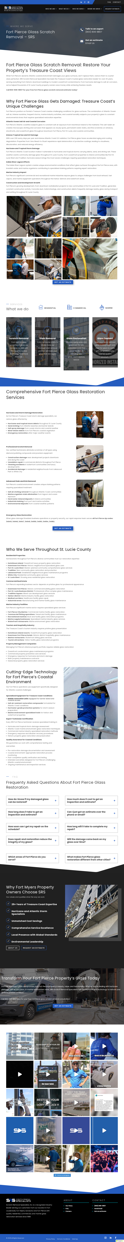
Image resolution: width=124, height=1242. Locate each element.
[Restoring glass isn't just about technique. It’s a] (19, 1102)
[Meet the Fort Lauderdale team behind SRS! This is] (76, 1102)
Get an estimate (100, 1211)
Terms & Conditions (63, 1239)
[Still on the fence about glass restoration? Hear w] (48, 1130)
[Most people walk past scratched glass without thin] (76, 1046)
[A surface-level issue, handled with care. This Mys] (104, 1102)
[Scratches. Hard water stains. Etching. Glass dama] (48, 1102)
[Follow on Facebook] (84, 2)
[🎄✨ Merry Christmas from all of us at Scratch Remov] (104, 1158)
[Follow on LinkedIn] (81, 2)
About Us (13, 948)
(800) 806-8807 (100, 1206)
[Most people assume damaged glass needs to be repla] (104, 1046)
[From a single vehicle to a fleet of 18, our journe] (19, 1158)
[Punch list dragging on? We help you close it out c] (48, 1046)
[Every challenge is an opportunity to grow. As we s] (48, 1158)
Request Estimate (112, 9)
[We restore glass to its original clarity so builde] (19, 1046)
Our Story (69, 1206)
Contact (117, 2)
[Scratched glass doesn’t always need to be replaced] (19, 1074)
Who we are (50, 9)
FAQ (109, 2)
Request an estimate (34, 948)
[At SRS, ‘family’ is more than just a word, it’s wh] (76, 1130)
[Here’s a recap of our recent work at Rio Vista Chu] (76, 1158)
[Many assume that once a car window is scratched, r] (19, 1130)
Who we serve (78, 9)
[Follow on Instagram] (88, 2)
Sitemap (75, 1239)
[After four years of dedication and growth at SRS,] (76, 1074)
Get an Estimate (62, 282)
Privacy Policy (50, 1239)
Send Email (98, 1209)
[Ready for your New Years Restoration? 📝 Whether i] (104, 1130)
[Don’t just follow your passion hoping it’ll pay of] (104, 1074)
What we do (64, 9)
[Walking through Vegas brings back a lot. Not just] (48, 1074)
